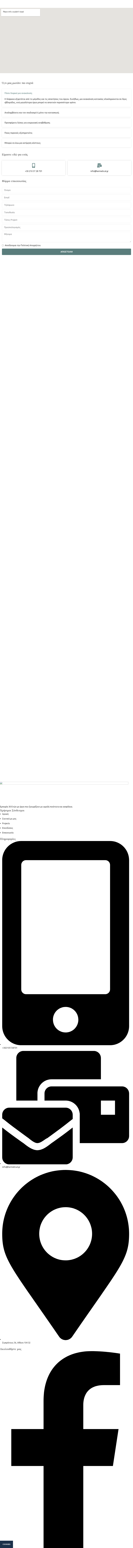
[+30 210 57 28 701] (33, 165)
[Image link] (64, 793)
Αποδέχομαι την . (23, 245)
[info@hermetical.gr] (99, 165)
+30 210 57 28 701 (33, 171)
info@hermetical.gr (99, 171)
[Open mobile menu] (3, 4)
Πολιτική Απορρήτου (31, 245)
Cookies (6, 1544)
